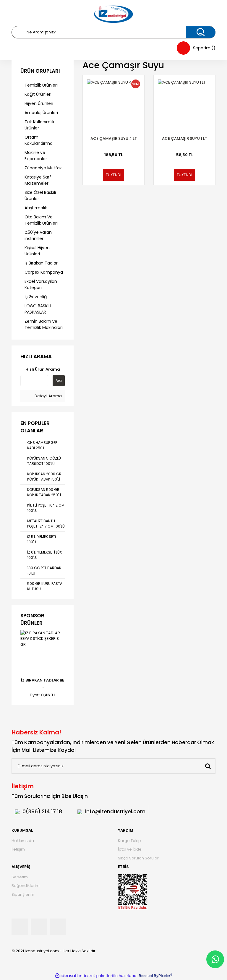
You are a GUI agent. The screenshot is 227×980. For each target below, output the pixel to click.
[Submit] (207, 766)
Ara (59, 380)
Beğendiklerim (26, 885)
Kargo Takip (129, 840)
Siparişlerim (23, 894)
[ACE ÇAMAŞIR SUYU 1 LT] (184, 106)
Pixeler (164, 976)
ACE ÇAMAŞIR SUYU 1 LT (184, 138)
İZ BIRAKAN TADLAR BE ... (42, 683)
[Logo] (113, 14)
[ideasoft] (66, 976)
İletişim (18, 849)
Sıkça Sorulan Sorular (138, 858)
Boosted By (148, 976)
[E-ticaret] (96, 976)
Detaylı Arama (48, 396)
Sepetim (20, 877)
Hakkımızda (23, 840)
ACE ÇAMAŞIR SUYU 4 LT (113, 138)
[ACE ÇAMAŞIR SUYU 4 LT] (113, 106)
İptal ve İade (130, 849)
